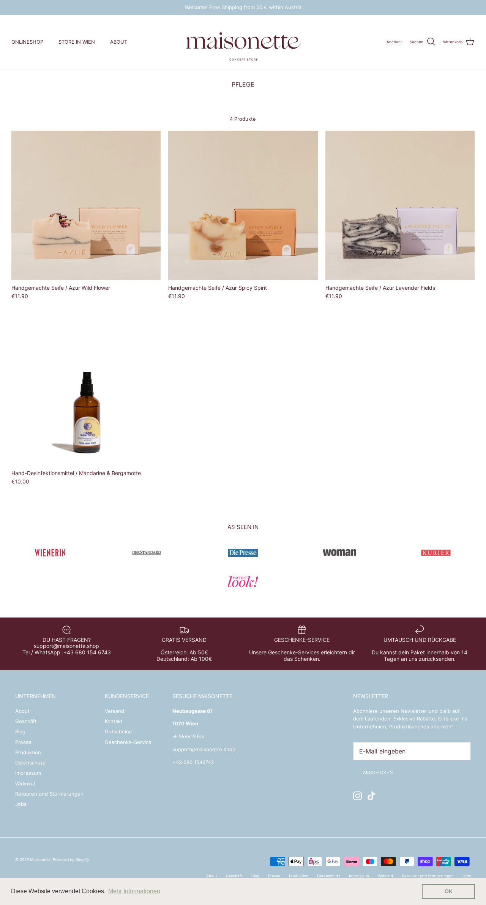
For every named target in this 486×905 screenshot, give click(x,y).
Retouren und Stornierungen (49, 794)
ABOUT (118, 42)
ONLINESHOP (27, 42)
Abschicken (378, 772)
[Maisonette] (243, 42)
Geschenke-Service (128, 742)
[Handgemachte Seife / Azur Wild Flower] (86, 205)
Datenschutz (30, 763)
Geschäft (26, 721)
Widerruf (25, 783)
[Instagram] (357, 795)
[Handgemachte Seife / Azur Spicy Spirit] (242, 205)
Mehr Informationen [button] (134, 891)
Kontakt (114, 721)
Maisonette (40, 859)
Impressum (28, 773)
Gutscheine (118, 731)
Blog (20, 731)
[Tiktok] (371, 795)
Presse (23, 742)
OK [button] (449, 891)
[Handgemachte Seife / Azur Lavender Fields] (400, 205)
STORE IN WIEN (76, 42)
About (22, 711)
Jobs (21, 804)
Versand (114, 711)
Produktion (28, 752)
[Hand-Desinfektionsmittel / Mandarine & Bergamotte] (86, 390)
